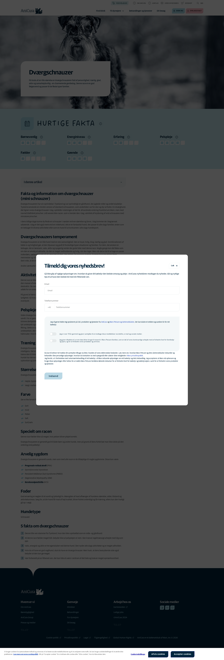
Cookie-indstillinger (138, 654)
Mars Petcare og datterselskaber (122, 322)
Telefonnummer (51, 300)
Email (46, 284)
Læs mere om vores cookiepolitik (25, 654)
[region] (112, 654)
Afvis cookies (158, 654)
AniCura (104, 322)
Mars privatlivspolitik (135, 356)
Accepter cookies (182, 654)
